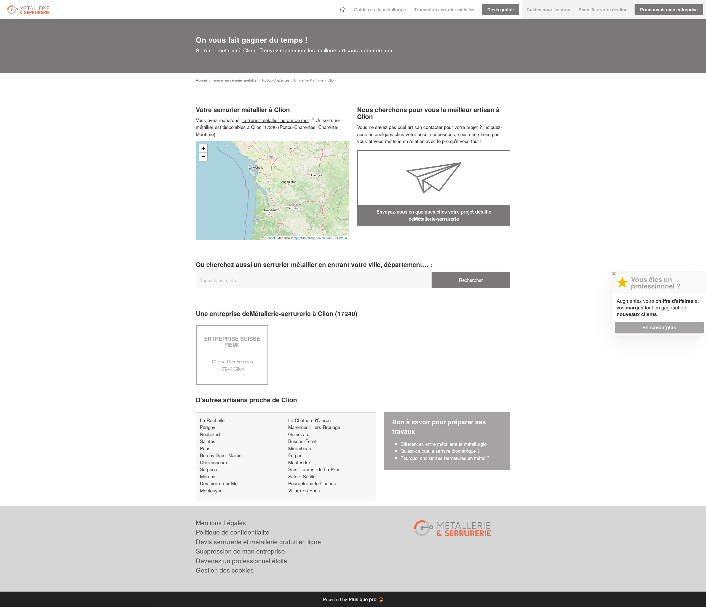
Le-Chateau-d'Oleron (309, 420)
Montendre (299, 462)
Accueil (202, 80)
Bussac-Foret (302, 441)
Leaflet (270, 238)
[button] (380, 9)
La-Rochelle (212, 420)
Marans (207, 476)
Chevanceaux (214, 462)
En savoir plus (659, 327)
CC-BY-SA (340, 238)
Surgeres (209, 469)
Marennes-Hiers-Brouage (314, 426)
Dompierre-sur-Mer (219, 483)
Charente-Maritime (308, 80)
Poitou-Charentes (276, 80)
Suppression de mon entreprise (240, 550)
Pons (205, 448)
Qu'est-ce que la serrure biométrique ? (440, 450)
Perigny (207, 426)
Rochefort (210, 434)
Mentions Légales (221, 522)
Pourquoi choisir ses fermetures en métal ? (444, 457)
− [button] (203, 156)
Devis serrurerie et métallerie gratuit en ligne (258, 541)
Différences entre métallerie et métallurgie (443, 443)
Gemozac (298, 434)
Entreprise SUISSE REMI (232, 341)
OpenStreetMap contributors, (313, 238)
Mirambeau (299, 448)
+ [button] (203, 148)
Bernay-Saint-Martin (221, 455)
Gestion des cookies (225, 569)
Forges (295, 455)
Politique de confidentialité (232, 531)
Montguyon (211, 490)
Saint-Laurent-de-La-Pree (314, 469)
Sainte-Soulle (301, 476)
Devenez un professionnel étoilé (241, 560)
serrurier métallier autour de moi (275, 120)
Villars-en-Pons (304, 490)
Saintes (207, 441)
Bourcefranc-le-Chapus (312, 483)
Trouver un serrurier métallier (235, 80)
